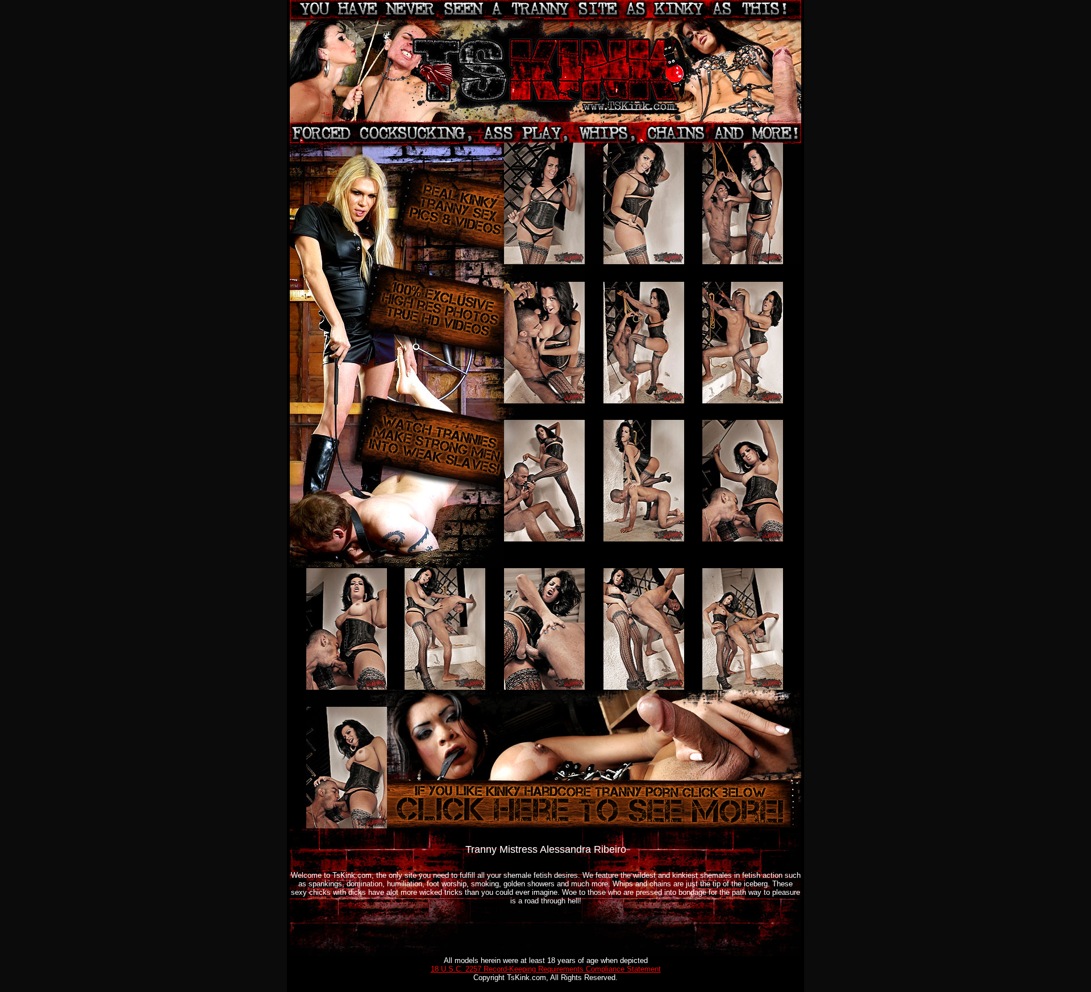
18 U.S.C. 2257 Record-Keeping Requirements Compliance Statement (546, 969)
